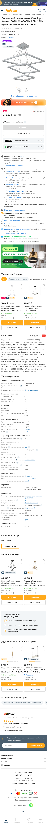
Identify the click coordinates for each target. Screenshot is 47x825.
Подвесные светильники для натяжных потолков (22, 702)
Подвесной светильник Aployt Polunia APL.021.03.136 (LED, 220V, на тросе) (34, 583)
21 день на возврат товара (14, 210)
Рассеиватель (30, 460)
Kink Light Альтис (31, 478)
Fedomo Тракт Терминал (15, 191)
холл (33, 496)
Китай (27, 481)
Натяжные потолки (31, 390)
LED (26, 447)
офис (31, 498)
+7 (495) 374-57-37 (23, 772)
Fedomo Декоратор (13, 178)
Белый (27, 431)
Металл (27, 429)
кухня (27, 498)
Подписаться (36, 745)
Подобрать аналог (23, 133)
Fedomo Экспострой (13, 198)
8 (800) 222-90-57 (24, 775)
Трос (26, 520)
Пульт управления (31, 503)
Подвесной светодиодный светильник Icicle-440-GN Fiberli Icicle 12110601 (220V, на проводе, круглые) (11, 670)
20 (25, 500)
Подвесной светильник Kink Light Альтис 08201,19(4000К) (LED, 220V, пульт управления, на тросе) (11, 583)
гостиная (28, 496)
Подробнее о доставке (13, 166)
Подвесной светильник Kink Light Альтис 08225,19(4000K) (33, 308)
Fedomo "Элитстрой (13, 171)
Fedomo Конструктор (13, 184)
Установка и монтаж (12, 221)
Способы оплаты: (11, 224)
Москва (23, 156)
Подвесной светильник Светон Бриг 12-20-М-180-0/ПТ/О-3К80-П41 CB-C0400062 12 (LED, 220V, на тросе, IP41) (34, 670)
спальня (39, 496)
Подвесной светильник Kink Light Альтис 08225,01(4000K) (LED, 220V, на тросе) (12, 308)
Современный (30, 508)
